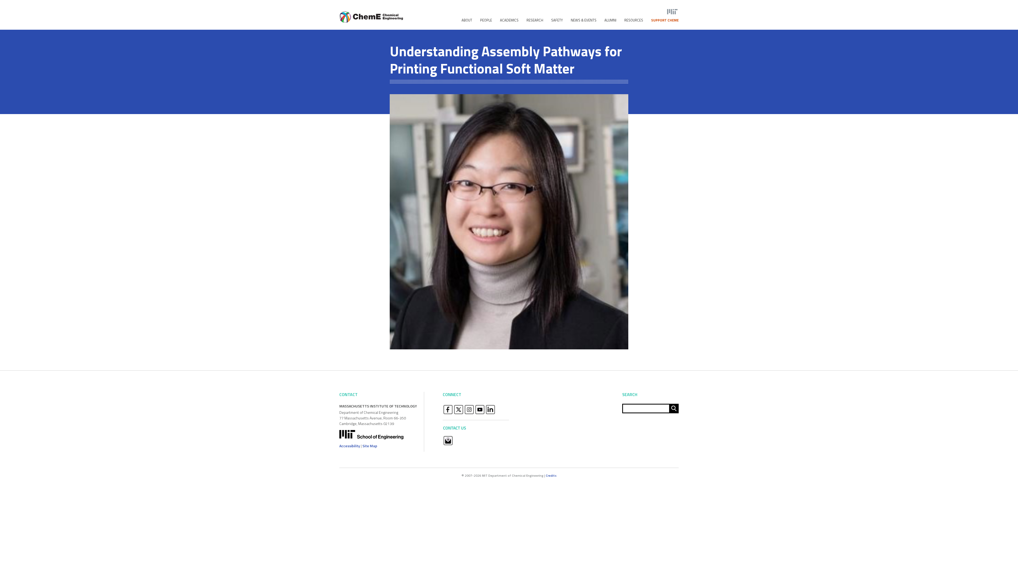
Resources (633, 20)
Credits (551, 475)
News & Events (583, 20)
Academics (509, 20)
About (467, 20)
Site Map (369, 446)
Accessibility (349, 446)
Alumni (610, 20)
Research (534, 20)
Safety (557, 20)
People (486, 20)
